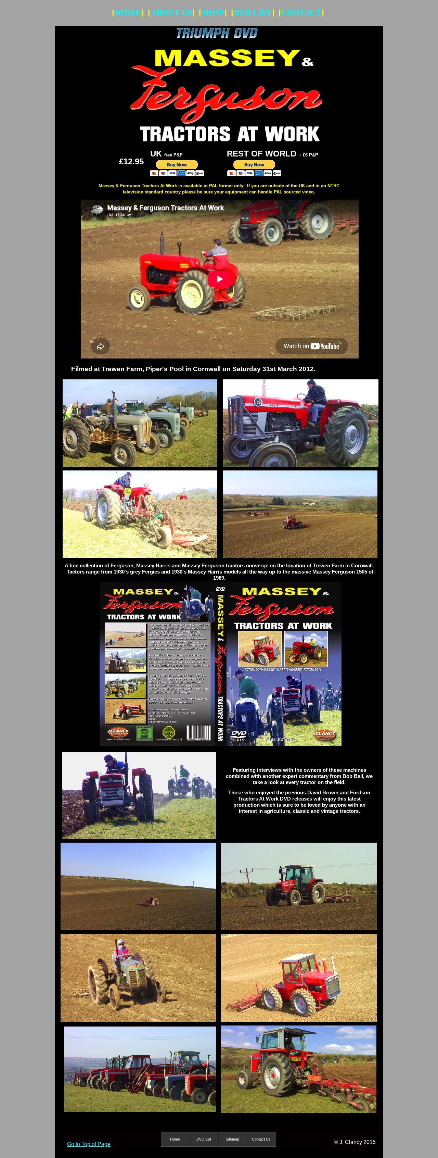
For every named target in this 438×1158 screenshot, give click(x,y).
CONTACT (301, 12)
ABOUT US (171, 12)
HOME (128, 12)
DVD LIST (253, 12)
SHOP (213, 12)
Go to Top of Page (89, 1144)
